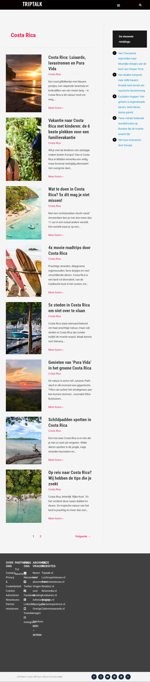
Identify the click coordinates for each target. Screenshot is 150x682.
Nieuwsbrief (31, 577)
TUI (17, 569)
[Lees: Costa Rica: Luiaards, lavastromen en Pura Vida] (23, 83)
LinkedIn (29, 604)
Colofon (10, 590)
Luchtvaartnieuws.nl (53, 577)
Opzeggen (39, 604)
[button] (118, 5)
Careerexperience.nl (53, 604)
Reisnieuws (12, 599)
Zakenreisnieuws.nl (53, 581)
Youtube (28, 613)
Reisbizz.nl (48, 586)
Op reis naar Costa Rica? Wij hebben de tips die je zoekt (70, 478)
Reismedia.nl (49, 590)
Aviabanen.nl (49, 595)
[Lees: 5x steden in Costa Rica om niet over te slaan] (23, 327)
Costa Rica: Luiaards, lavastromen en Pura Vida (67, 63)
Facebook (29, 595)
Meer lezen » (55, 107)
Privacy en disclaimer (52, 677)
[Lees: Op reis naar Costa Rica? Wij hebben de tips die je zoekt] (23, 496)
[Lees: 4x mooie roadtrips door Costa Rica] (23, 270)
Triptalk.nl (47, 572)
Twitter (28, 586)
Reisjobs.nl (48, 599)
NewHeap (21, 573)
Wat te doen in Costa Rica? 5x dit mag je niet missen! (68, 194)
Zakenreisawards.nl (53, 608)
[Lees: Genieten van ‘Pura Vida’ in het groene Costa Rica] (23, 385)
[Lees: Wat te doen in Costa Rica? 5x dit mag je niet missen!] (23, 212)
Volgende (83, 536)
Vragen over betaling (37, 591)
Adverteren (12, 595)
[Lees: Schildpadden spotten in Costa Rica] (23, 440)
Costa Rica (54, 74)
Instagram (30, 622)
